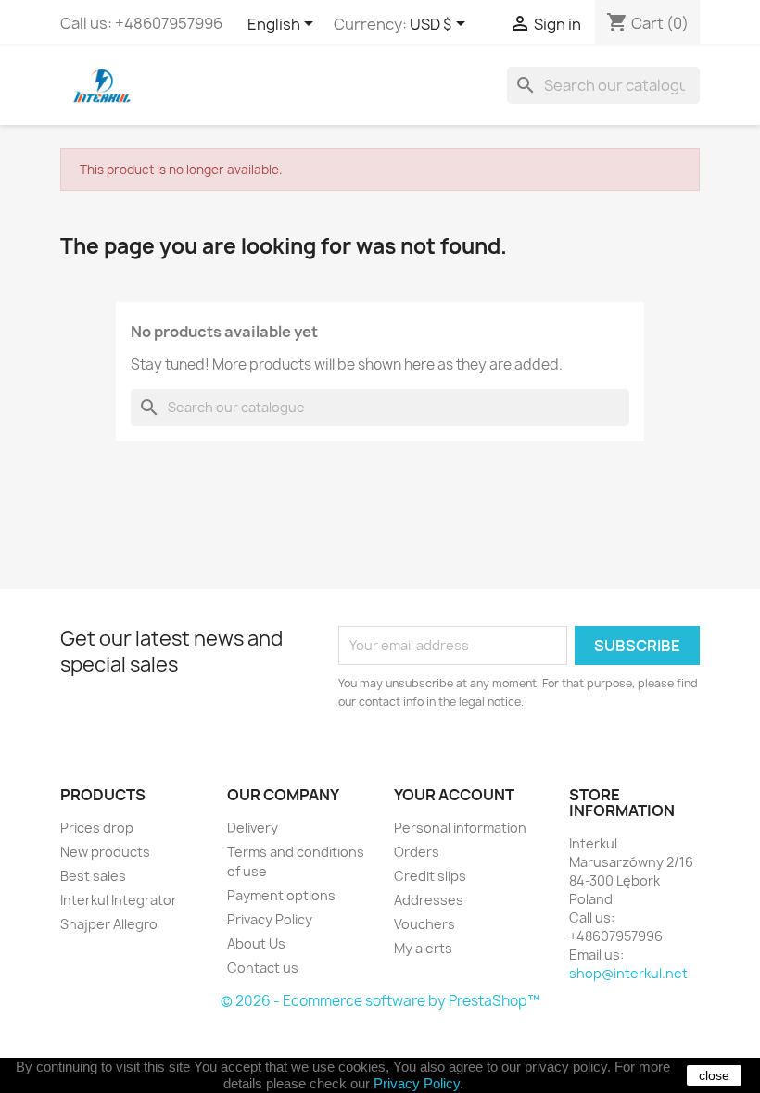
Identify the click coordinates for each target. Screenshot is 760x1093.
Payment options (281, 895)
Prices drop (96, 827)
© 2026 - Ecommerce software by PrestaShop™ (380, 1001)
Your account (454, 795)
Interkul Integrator (118, 900)
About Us (256, 943)
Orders (416, 852)
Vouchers (424, 924)
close (714, 1075)
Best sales (93, 876)
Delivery (252, 827)
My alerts (423, 948)
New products (105, 852)
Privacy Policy (269, 919)
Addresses (428, 900)
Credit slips (430, 876)
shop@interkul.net (628, 973)
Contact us (262, 967)
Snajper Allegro (109, 924)
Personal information (460, 827)
